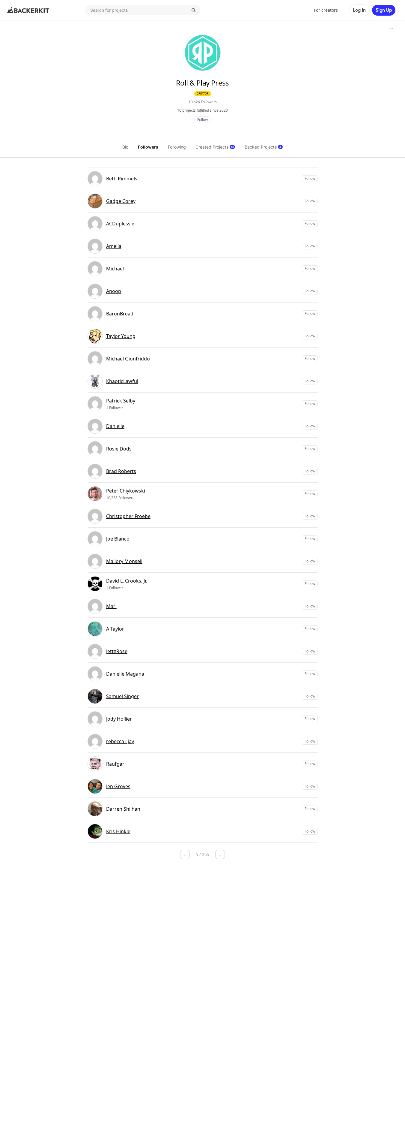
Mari (111, 606)
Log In (359, 10)
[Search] (193, 10)
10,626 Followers (203, 101)
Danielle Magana (125, 673)
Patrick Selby (120, 400)
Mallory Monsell (124, 561)
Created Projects (214, 146)
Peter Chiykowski (125, 490)
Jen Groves (118, 786)
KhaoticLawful (122, 381)
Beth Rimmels (121, 178)
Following (177, 146)
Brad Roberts (121, 471)
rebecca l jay (120, 741)
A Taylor (115, 628)
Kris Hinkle (118, 831)
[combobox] (142, 10)
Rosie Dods (119, 448)
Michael (115, 268)
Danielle (115, 426)
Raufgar (115, 764)
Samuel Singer (122, 696)
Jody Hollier (119, 719)
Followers (148, 146)
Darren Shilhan (123, 809)
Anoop (113, 291)
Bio (125, 146)
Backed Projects (263, 146)
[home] (28, 10)
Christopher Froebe (128, 516)
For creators (326, 10)
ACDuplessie (120, 223)
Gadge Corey (120, 201)
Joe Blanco (118, 538)
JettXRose (116, 651)
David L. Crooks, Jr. (126, 580)
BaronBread (119, 313)
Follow (202, 119)
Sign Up (384, 10)
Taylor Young (120, 336)
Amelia (113, 246)
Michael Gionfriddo (128, 358)
